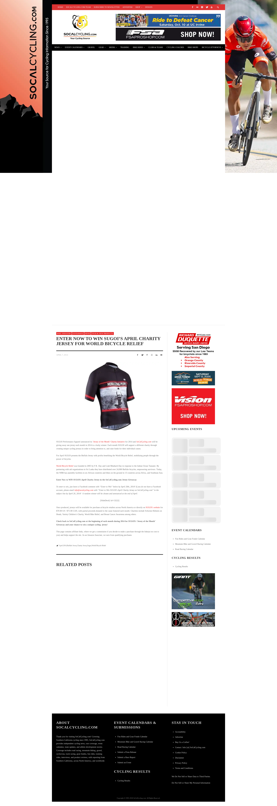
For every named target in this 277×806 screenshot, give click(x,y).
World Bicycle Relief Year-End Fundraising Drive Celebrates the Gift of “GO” (109, 607)
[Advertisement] (193, 647)
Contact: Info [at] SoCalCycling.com (190, 747)
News (87, 333)
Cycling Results (181, 566)
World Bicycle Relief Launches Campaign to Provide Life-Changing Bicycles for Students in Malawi (143, 612)
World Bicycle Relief (64, 466)
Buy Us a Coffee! (182, 742)
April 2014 (63, 546)
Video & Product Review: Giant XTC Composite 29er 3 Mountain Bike (102, 90)
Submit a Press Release (126, 752)
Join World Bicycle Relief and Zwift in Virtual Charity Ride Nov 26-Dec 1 (73, 607)
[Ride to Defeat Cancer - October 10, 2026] (168, 20)
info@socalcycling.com (83, 490)
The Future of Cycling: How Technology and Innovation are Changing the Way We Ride (116, 158)
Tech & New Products (102, 333)
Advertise (179, 737)
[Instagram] (202, 7)
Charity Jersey (82, 546)
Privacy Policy (181, 763)
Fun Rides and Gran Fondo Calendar (190, 539)
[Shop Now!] (193, 406)
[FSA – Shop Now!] (168, 34)
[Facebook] (192, 7)
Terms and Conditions (184, 768)
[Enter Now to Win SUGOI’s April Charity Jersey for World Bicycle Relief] (109, 397)
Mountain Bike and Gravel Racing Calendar (193, 544)
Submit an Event (124, 762)
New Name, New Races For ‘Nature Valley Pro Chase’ (92, 124)
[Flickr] (197, 7)
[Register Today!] (193, 378)
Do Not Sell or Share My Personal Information (191, 783)
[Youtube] (211, 7)
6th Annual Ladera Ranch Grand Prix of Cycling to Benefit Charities (104, 295)
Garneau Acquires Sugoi (70, 649)
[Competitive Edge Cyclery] (193, 591)
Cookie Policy (181, 753)
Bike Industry (64, 333)
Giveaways (78, 333)
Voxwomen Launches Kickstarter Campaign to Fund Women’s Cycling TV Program (112, 227)
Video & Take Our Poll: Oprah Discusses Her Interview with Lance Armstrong (109, 55)
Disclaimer (179, 758)
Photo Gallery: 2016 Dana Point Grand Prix (85, 192)
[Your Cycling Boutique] (193, 619)
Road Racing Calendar (184, 549)
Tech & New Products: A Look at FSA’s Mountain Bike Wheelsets (99, 261)
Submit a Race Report (126, 757)
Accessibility (180, 732)
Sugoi (89, 546)
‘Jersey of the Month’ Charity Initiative (109, 442)
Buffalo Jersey (72, 546)
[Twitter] (207, 7)
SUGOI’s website (153, 507)
